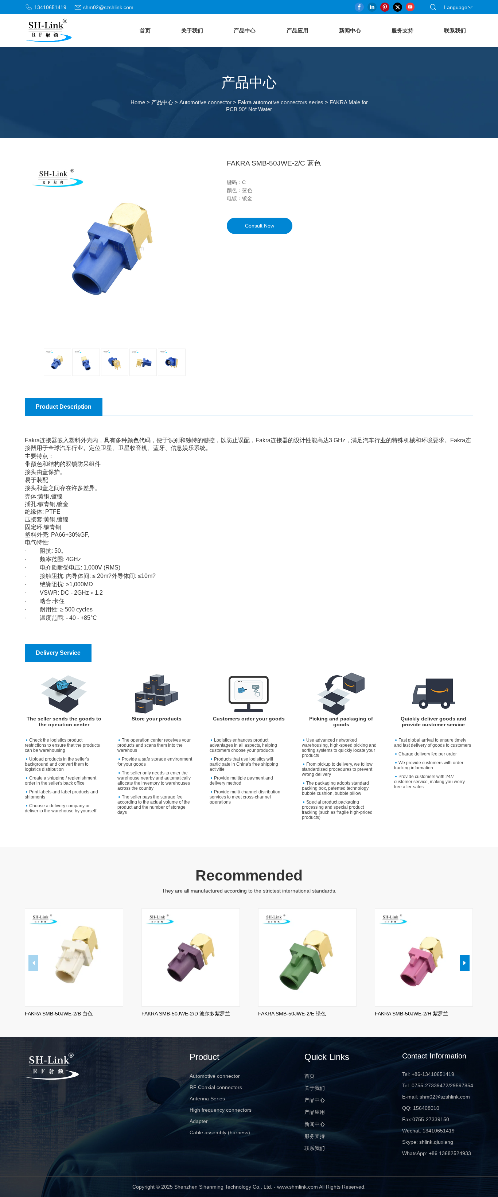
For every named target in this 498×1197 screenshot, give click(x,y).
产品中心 (245, 30)
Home (138, 102)
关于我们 (192, 30)
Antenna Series (207, 1098)
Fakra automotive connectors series (280, 102)
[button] (465, 963)
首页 (145, 30)
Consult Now (259, 225)
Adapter (199, 1121)
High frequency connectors (221, 1110)
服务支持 (402, 30)
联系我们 (455, 30)
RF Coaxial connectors (216, 1087)
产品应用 (297, 30)
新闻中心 (350, 30)
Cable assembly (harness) (220, 1132)
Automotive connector (205, 102)
